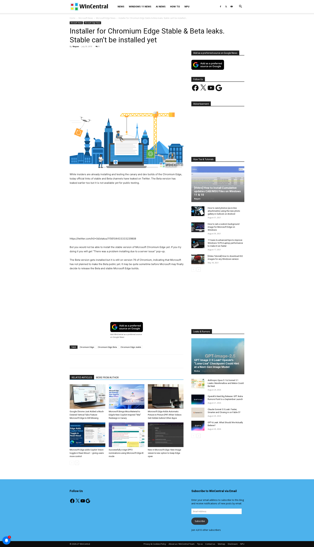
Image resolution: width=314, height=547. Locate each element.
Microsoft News (85, 18)
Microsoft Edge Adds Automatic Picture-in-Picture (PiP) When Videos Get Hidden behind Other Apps (164, 414)
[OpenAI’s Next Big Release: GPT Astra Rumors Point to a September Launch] (197, 399)
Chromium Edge (87, 347)
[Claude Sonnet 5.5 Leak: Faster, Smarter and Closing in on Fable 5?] (197, 412)
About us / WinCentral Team (181, 544)
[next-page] (77, 463)
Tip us (200, 544)
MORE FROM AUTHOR (107, 377)
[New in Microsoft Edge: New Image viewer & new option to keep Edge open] (165, 435)
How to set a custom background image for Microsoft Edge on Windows (223, 227)
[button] (240, 6)
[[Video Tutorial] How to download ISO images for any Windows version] (197, 259)
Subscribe (200, 521)
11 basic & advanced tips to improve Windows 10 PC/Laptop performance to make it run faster (225, 243)
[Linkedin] (123, 102)
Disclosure (233, 544)
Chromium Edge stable (131, 347)
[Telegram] (138, 102)
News (121, 6)
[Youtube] (231, 6)
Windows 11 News (140, 6)
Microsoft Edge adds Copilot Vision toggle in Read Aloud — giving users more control (87, 453)
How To (175, 6)
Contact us (210, 544)
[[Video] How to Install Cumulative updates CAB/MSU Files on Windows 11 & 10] (217, 184)
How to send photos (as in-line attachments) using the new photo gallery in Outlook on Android (224, 211)
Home (72, 18)
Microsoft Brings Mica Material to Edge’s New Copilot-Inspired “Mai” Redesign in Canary (125, 414)
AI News (161, 6)
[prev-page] (72, 463)
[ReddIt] (130, 102)
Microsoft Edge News (105, 18)
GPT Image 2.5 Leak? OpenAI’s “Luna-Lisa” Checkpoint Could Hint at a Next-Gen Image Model (216, 363)
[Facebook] (220, 6)
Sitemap (221, 544)
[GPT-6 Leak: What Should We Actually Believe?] (197, 426)
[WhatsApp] (115, 102)
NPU (186, 6)
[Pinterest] (108, 102)
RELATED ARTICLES (82, 377)
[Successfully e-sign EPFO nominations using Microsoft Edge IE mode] (126, 435)
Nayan (76, 46)
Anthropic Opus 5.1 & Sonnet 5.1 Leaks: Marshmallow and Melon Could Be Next (226, 383)
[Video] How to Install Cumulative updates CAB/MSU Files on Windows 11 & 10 (217, 191)
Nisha (197, 371)
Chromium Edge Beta (107, 347)
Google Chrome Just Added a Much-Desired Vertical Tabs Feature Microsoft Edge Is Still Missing (87, 414)
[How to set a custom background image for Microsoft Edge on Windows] (197, 227)
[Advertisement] (126, 75)
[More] (145, 102)
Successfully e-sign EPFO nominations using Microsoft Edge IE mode (126, 453)
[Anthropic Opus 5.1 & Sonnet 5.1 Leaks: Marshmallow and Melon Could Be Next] (197, 383)
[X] (226, 6)
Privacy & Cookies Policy (155, 544)
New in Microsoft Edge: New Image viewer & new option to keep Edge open (164, 453)
